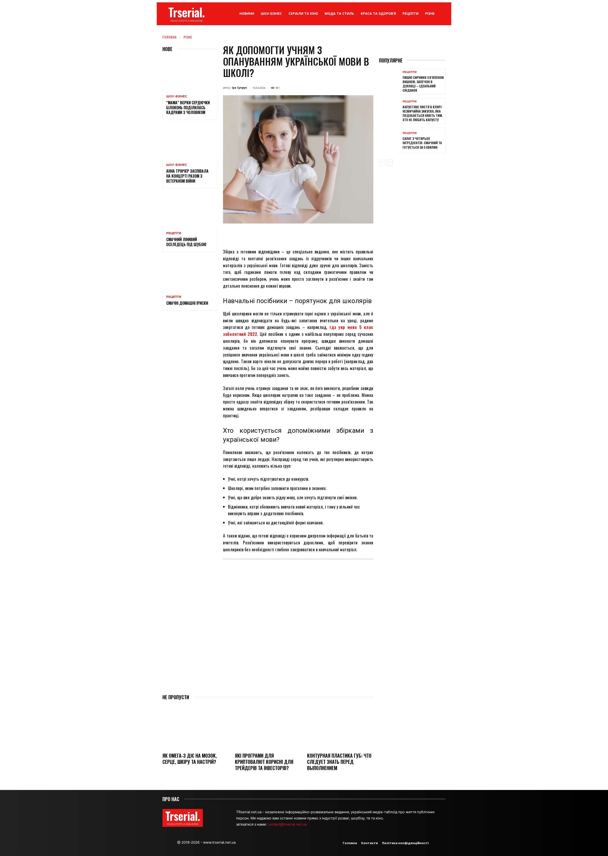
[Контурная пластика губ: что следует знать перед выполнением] (340, 726)
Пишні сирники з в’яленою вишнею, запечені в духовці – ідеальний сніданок (423, 84)
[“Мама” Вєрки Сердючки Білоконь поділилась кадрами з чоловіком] (189, 73)
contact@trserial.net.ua (288, 824)
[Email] (308, 234)
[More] (341, 234)
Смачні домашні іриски (187, 303)
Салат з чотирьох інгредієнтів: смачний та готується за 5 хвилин (422, 142)
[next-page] (390, 163)
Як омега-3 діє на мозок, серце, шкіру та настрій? (189, 758)
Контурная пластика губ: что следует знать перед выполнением (339, 761)
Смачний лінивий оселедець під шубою (186, 242)
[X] (275, 234)
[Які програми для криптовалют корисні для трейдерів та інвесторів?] (268, 726)
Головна (169, 36)
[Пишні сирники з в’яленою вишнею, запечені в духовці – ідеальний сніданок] (389, 82)
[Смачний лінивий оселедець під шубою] (189, 210)
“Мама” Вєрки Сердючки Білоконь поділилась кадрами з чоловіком (188, 107)
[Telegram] (318, 234)
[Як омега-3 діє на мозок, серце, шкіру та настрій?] (195, 726)
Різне (188, 36)
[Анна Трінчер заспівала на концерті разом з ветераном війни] (189, 142)
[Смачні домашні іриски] (189, 274)
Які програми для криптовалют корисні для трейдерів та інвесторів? (264, 761)
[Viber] (329, 234)
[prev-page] (382, 163)
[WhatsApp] (297, 234)
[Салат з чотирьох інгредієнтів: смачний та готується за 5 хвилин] (389, 140)
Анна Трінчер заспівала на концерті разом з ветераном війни (187, 176)
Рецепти (173, 233)
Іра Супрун (239, 87)
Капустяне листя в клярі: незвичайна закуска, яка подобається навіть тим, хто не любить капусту (423, 113)
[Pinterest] (286, 234)
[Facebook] (264, 234)
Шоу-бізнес (176, 96)
